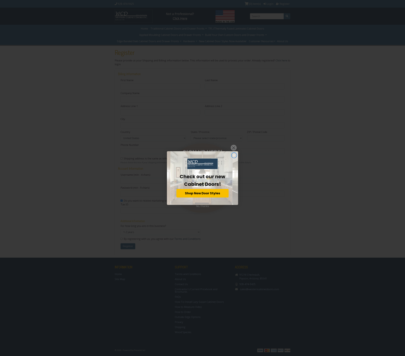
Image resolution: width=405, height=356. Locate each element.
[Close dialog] (234, 155)
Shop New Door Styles (202, 193)
